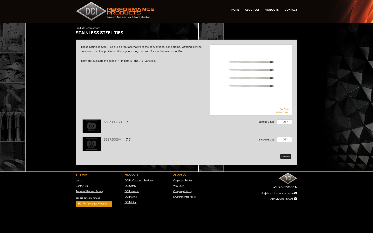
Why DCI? (178, 186)
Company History (182, 191)
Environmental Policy (184, 196)
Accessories (93, 28)
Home (235, 9)
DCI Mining (131, 202)
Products (272, 9)
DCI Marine (131, 196)
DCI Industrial (132, 191)
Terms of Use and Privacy (89, 191)
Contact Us (82, 186)
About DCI (252, 9)
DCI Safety (130, 186)
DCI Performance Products (139, 180)
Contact (291, 9)
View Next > (284, 108)
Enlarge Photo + (282, 112)
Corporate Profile (182, 180)
